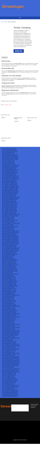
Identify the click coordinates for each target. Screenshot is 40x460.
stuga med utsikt (16, 191)
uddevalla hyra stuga (5, 154)
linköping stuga (4, 249)
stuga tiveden (13, 168)
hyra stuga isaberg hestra (11, 307)
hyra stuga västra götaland (6, 266)
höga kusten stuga (5, 359)
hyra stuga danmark (11, 345)
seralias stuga (16, 232)
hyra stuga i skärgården (5, 324)
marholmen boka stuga (9, 243)
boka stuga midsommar (5, 385)
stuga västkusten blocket (5, 162)
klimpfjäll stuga (13, 252)
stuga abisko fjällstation (5, 226)
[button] (20, 17)
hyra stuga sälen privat (14, 281)
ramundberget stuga (11, 238)
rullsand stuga (15, 235)
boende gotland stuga (11, 388)
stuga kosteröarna (14, 194)
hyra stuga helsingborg (11, 336)
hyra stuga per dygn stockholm (6, 284)
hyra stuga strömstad (11, 275)
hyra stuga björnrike (17, 353)
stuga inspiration (9, 197)
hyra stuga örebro (5, 295)
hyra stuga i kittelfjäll (16, 330)
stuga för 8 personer (14, 211)
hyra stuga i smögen (11, 321)
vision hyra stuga (5, 148)
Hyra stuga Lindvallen (12, 304)
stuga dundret (8, 214)
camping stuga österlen (12, 373)
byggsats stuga (11, 379)
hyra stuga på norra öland (11, 287)
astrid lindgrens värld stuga (10, 394)
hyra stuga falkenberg (5, 345)
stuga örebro (4, 188)
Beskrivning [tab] (4, 57)
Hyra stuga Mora (11, 298)
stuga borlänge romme (10, 217)
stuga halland (15, 206)
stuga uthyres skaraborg (11, 165)
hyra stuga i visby (15, 310)
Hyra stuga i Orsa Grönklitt (16, 327)
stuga (10, 226)
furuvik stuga (17, 368)
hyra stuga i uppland (5, 316)
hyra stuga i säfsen (17, 324)
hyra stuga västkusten (12, 266)
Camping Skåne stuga (5, 376)
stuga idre (18, 197)
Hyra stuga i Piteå (10, 327)
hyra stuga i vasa (17, 313)
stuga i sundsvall (5, 200)
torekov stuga (10, 154)
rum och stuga (11, 235)
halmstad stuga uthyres (16, 362)
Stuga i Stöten (9, 200)
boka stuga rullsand (13, 382)
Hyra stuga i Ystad (9, 310)
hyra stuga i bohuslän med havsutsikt (7, 333)
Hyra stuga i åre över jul (15, 333)
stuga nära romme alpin (5, 191)
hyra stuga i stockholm (5, 321)
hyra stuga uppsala (5, 272)
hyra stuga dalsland (17, 345)
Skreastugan (10, 406)
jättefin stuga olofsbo (5, 255)
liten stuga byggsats (5, 246)
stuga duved (4, 214)
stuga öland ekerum (15, 188)
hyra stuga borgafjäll (5, 350)
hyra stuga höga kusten (5, 336)
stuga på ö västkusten (9, 183)
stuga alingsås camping (12, 223)
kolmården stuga (8, 252)
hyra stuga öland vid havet (11, 295)
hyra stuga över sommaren (6, 292)
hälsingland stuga (10, 362)
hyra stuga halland (5, 339)
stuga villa (10, 159)
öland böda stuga (10, 240)
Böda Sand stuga (4, 391)
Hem (2, 21)
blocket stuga (16, 391)
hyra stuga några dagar (5, 298)
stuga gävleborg (4, 209)
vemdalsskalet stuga (5, 151)
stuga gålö (9, 209)
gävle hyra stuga (12, 368)
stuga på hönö (4, 185)
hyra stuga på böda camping (12, 290)
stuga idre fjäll (14, 197)
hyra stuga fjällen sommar (12, 342)
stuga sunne (8, 174)
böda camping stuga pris (10, 391)
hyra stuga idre (4, 310)
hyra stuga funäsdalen (5, 342)
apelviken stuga (16, 394)
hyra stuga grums (10, 339)
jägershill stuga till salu (11, 255)
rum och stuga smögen (5, 235)
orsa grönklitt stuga (5, 240)
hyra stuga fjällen (5, 344)
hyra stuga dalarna (13, 347)
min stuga (4, 243)
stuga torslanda (9, 168)
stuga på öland (4, 183)
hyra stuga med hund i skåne (6, 301)
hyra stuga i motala (5, 330)
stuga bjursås (10, 220)
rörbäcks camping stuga (5, 237)
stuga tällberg (4, 174)
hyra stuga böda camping (5, 353)
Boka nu (3, 117)
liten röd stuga (14, 246)
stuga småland (4, 177)
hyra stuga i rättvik (5, 327)
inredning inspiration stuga (6, 258)
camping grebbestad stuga (6, 379)
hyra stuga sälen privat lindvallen (6, 281)
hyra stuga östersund (12, 292)
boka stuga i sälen (11, 385)
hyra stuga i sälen (11, 324)
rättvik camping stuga (5, 238)
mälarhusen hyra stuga (15, 243)
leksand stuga (9, 249)
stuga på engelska (9, 185)
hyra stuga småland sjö (5, 278)
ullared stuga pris (15, 151)
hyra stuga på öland (5, 287)
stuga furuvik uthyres (13, 209)
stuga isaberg (4, 197)
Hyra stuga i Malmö (10, 330)
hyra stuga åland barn (16, 356)
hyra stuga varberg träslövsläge (12, 269)
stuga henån (4, 206)
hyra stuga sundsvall (5, 275)
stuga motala (11, 191)
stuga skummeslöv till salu (10, 177)
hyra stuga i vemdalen (5, 313)
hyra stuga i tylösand (16, 316)
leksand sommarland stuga (15, 249)
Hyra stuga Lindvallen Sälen (6, 304)
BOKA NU (18, 51)
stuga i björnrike (15, 203)
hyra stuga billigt (5, 356)
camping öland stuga (11, 376)
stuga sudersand (13, 174)
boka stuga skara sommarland (6, 382)
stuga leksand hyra (8, 194)
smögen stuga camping (5, 229)
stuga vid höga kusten (14, 159)
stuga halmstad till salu (9, 206)
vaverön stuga (10, 151)
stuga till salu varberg (5, 171)
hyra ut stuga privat (12, 258)
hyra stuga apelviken (10, 356)
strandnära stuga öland (14, 226)
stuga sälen (14, 180)
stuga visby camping (5, 159)
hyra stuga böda (11, 353)
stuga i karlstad (4, 203)
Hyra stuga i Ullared (11, 316)
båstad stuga (4, 394)
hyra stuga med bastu (13, 301)
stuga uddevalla (4, 168)
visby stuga (9, 148)
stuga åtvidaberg (15, 220)
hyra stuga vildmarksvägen (6, 261)
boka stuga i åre (16, 385)
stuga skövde (16, 177)
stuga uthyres (16, 165)
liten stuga (10, 246)
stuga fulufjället (4, 211)
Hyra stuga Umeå (10, 272)
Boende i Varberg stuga (5, 388)
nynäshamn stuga (16, 240)
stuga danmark (13, 214)
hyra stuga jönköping (5, 307)
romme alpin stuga (16, 237)
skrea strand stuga (11, 229)
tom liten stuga (14, 154)
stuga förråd (9, 211)
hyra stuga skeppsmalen (12, 278)
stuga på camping (15, 185)
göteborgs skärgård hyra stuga (6, 368)
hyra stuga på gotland (5, 290)
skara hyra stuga (11, 232)
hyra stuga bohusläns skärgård (12, 350)
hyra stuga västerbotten (5, 269)
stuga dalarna (17, 214)
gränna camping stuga (5, 365)
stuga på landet (15, 183)
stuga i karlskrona (10, 203)
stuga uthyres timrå (5, 165)
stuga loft (4, 194)
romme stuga (11, 237)
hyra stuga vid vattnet (12, 261)
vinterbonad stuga (14, 148)
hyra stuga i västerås (11, 313)
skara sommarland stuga (5, 232)
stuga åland (17, 223)
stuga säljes (10, 180)
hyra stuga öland (17, 295)
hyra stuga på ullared (13, 284)
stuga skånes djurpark (5, 180)
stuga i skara (13, 200)
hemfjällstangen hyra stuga (16, 359)
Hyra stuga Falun (16, 344)
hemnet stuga (9, 359)
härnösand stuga (5, 362)
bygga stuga (16, 379)
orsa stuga (16, 238)
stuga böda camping (5, 220)
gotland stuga (16, 365)
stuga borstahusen (5, 217)
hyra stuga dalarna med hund (6, 347)
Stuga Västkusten (12, 162)
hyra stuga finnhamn (10, 344)
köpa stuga (4, 252)
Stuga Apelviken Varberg (5, 223)
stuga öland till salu (9, 188)
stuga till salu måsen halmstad (12, 171)
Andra (5, 21)
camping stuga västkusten (6, 373)
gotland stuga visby (11, 365)
